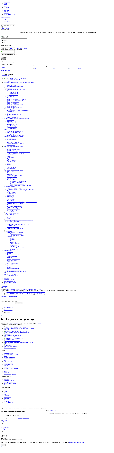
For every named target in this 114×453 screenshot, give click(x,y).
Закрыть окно (4, 67)
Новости (6, 11)
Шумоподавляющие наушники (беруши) (21, 185)
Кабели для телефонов (23, 332)
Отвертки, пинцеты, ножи (17, 235)
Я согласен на (15, 48)
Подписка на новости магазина (9, 296)
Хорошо (3, 445)
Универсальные (15, 93)
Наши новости (4, 286)
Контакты (6, 13)
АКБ (8, 334)
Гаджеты (12, 339)
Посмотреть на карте (23, 418)
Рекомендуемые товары (10, 282)
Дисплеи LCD (14, 239)
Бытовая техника (18, 336)
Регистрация (7, 21)
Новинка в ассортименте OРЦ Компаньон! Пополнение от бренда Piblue (26, 292)
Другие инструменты (16, 234)
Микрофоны (13, 245)
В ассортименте (15, 92)
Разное (10, 345)
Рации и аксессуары (21, 327)
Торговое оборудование (10, 348)
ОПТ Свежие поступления (9, 301)
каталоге (38, 323)
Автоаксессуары (18, 335)
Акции (5, 3)
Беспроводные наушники (17, 182)
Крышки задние (15, 243)
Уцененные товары (9, 283)
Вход (5, 19)
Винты (12, 238)
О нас (5, 4)
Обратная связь (5, 427)
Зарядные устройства (21, 331)
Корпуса (13, 242)
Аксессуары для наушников (18, 181)
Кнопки (13, 241)
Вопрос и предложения (10, 14)
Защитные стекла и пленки (26, 328)
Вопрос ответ (7, 8)
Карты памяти (16, 341)
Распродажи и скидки (9, 281)
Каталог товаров (5, 75)
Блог (5, 6)
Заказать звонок (5, 28)
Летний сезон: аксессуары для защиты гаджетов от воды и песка (24, 289)
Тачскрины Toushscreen (17, 247)
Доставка (6, 7)
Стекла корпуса (14, 246)
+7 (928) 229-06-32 (5, 17)
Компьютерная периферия (26, 342)
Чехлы (10, 330)
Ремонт (11, 343)
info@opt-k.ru (52, 410)
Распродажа (14, 346)
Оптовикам (7, 2)
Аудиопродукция (18, 338)
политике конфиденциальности (77, 442)
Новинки (6, 278)
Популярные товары (9, 279)
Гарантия (6, 10)
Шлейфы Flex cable (15, 249)
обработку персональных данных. (19, 48)
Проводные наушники (17, 184)
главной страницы (14, 323)
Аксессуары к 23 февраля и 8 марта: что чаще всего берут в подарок (25, 293)
